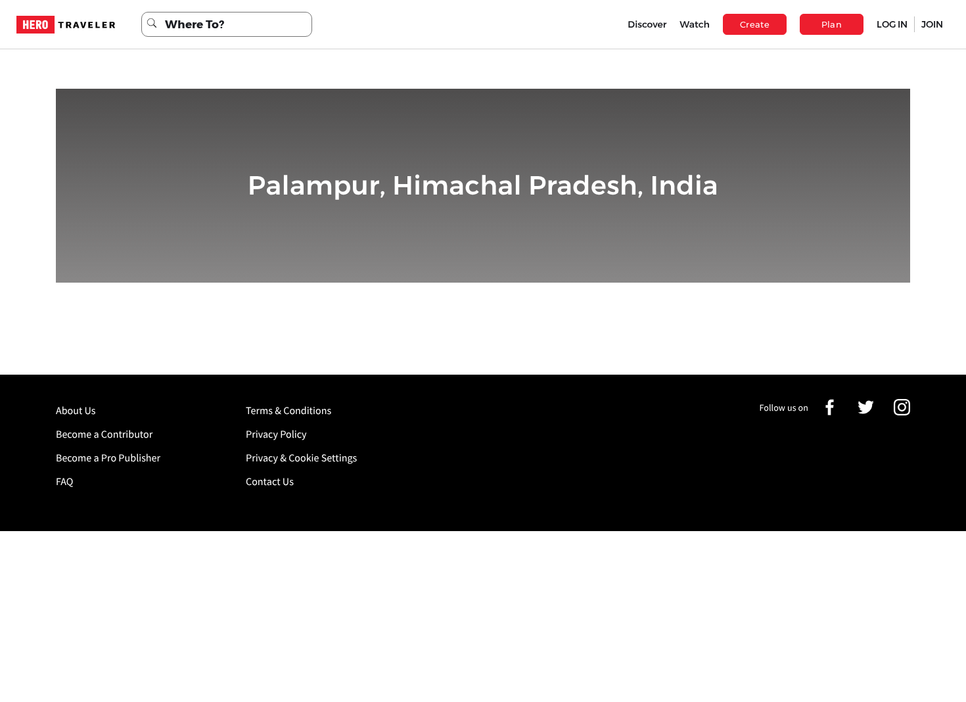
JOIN (932, 24)
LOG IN (892, 24)
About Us (76, 410)
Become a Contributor (104, 434)
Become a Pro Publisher (108, 458)
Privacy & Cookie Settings (301, 458)
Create (755, 24)
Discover (647, 24)
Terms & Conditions (288, 410)
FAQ (64, 481)
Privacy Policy (276, 434)
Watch (694, 24)
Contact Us (270, 481)
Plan (831, 24)
